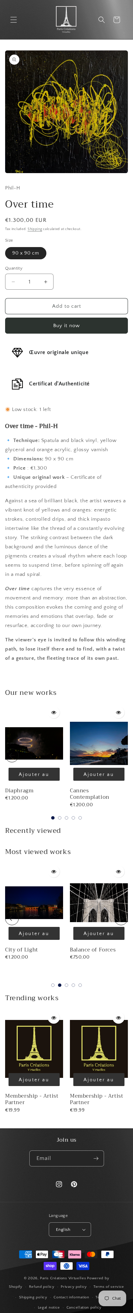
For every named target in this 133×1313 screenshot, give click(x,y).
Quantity (14, 268)
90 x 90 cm (25, 253)
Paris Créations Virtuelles (63, 1278)
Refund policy (42, 1287)
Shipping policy (33, 1297)
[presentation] (12, 755)
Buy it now (66, 326)
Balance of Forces (93, 949)
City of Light (21, 949)
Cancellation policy (84, 1308)
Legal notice (49, 1308)
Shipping (35, 229)
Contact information (71, 1297)
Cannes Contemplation (89, 794)
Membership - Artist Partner (31, 1099)
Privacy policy (74, 1287)
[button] (13, 19)
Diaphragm (19, 790)
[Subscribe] (96, 1158)
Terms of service (108, 1287)
